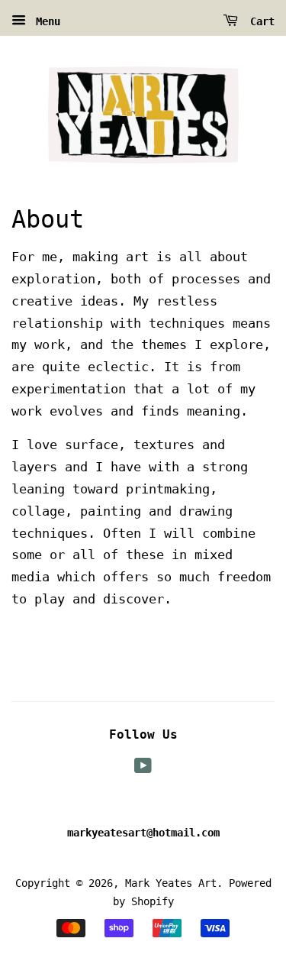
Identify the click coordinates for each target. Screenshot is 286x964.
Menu (45, 21)
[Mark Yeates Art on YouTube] (143, 768)
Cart (259, 21)
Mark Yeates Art (171, 883)
